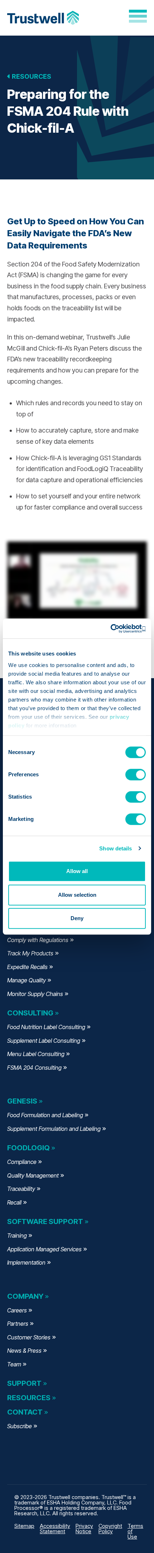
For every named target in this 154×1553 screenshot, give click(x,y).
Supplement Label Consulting (43, 1040)
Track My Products (30, 953)
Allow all (77, 871)
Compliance (22, 1161)
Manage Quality (26, 980)
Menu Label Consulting (35, 1054)
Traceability (21, 1188)
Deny (77, 918)
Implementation (26, 1262)
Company (25, 1296)
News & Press (24, 1350)
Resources (30, 76)
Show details (115, 848)
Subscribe (19, 1426)
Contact (25, 1412)
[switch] (135, 774)
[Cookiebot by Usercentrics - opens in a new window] (114, 628)
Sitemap (24, 1526)
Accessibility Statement (55, 1528)
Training (17, 1235)
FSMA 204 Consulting (34, 1067)
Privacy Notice (84, 1528)
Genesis (22, 1101)
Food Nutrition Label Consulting (46, 1027)
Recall (14, 1202)
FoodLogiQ (28, 1147)
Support (24, 1383)
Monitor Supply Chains (35, 993)
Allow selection (77, 895)
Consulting (30, 1013)
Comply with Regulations (37, 940)
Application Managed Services (44, 1249)
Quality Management (33, 1175)
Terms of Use (135, 1531)
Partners (17, 1323)
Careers (17, 1310)
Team (14, 1364)
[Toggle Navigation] (138, 16)
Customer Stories (28, 1337)
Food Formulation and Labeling (45, 1115)
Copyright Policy (110, 1528)
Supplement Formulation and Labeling (54, 1128)
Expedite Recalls (27, 966)
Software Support (45, 1221)
